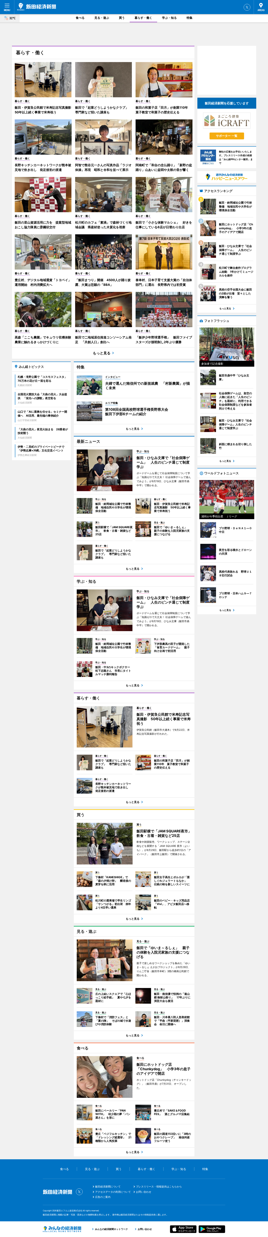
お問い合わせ (143, 1191)
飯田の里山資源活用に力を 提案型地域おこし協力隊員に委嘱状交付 (43, 224)
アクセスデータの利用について (113, 1191)
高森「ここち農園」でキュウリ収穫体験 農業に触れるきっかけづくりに (43, 339)
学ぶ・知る (169, 18)
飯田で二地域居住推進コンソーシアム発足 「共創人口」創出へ (103, 339)
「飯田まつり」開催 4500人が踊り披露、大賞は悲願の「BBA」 (103, 282)
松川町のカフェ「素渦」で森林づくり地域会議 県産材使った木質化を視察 (103, 224)
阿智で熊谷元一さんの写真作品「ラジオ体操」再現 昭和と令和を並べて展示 (103, 167)
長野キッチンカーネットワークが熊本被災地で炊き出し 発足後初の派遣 (43, 167)
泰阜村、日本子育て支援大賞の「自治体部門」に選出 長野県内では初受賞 (164, 282)
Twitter (247, 7)
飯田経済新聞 (36, 7)
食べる (80, 18)
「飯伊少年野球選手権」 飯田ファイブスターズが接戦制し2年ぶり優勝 (164, 339)
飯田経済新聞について (108, 1186)
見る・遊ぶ (101, 18)
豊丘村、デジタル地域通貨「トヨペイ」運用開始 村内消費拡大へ (43, 282)
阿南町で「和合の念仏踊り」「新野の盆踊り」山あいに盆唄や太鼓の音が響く (164, 167)
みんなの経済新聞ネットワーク (62, 1229)
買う (122, 18)
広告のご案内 (102, 1196)
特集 (189, 18)
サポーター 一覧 (226, 135)
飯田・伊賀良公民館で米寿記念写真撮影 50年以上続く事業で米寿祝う (43, 110)
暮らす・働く (143, 18)
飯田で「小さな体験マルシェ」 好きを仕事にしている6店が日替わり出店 (164, 224)
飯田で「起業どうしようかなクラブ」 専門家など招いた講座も (103, 110)
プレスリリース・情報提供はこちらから (159, 1186)
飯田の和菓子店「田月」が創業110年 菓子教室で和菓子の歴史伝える (163, 110)
